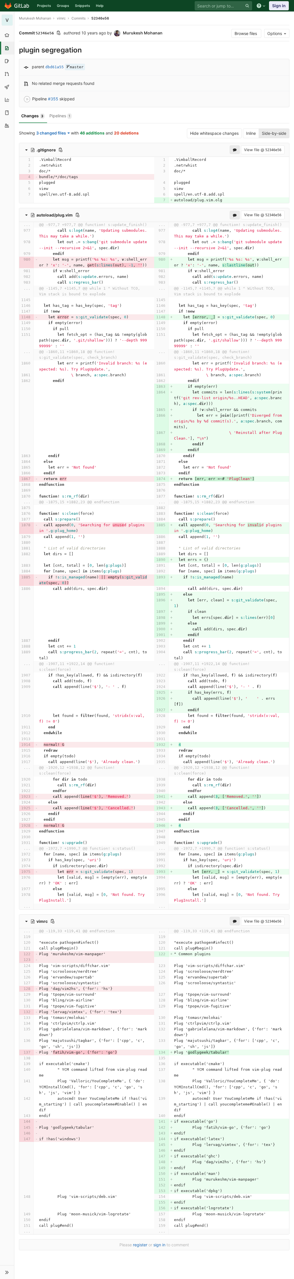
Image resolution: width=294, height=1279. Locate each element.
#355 (53, 98)
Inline (251, 133)
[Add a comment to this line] (19, 159)
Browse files (246, 33)
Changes (32, 115)
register (140, 1244)
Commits (78, 18)
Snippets (82, 5)
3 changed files (51, 132)
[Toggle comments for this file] (235, 149)
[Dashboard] (17, 5)
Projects (44, 5)
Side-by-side (274, 133)
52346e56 (100, 18)
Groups (63, 5)
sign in (159, 1244)
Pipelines (59, 115)
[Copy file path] (60, 150)
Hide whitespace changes (214, 133)
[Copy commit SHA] (58, 33)
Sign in (279, 5)
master (77, 67)
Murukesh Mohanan (35, 18)
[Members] (7, 125)
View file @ (262, 149)
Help (100, 5)
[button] (7, 1272)
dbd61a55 (54, 67)
